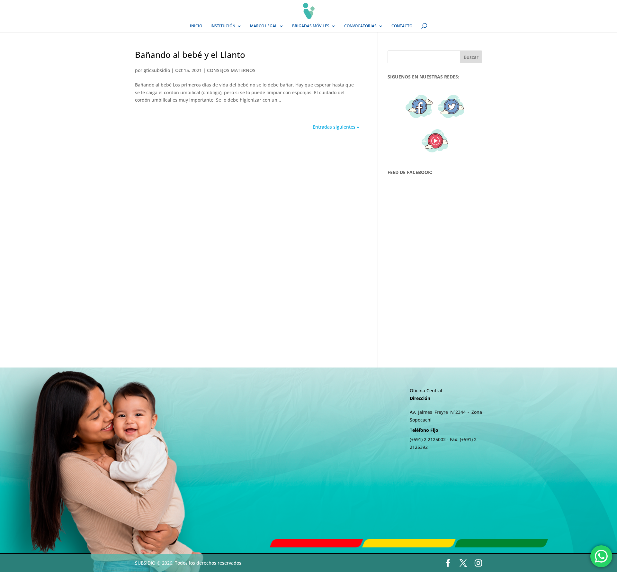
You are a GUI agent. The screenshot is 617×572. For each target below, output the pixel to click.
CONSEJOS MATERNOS (231, 70)
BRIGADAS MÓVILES (310, 26)
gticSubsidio (157, 70)
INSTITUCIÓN (222, 26)
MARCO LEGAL (263, 26)
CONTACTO (401, 26)
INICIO (196, 26)
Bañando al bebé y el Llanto (190, 54)
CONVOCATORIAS (360, 26)
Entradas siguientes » (336, 127)
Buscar (471, 57)
